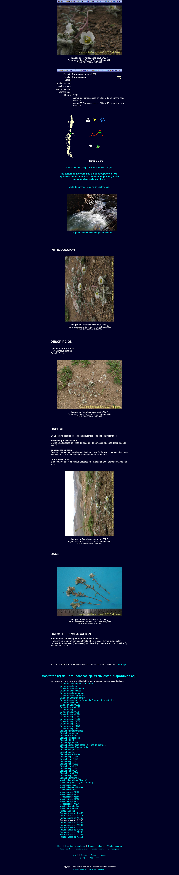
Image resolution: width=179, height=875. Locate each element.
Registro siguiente (97, 849)
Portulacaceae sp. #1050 (71, 813)
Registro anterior (81, 849)
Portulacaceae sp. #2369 (71, 834)
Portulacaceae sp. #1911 (71, 827)
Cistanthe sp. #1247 (69, 771)
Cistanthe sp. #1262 (69, 773)
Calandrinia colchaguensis (72, 695)
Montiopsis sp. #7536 (70, 804)
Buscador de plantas (96, 846)
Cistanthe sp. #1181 (69, 761)
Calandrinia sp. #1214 (70, 712)
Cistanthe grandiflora (69, 742)
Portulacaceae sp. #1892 (71, 823)
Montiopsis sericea (68, 790)
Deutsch (94, 855)
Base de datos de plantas (75, 846)
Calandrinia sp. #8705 (70, 728)
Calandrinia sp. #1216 (70, 714)
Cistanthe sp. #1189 (69, 766)
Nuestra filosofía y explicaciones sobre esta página (89, 168)
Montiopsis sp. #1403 (70, 794)
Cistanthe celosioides (70, 738)
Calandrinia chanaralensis (72, 693)
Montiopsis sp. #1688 (70, 799)
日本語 (90, 858)
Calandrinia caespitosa (70, 691)
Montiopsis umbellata (70, 806)
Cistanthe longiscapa (69, 750)
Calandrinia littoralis (69, 702)
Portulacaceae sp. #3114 (71, 837)
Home (59, 846)
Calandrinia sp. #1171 (70, 707)
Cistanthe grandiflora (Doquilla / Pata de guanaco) (83, 745)
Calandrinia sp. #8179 (70, 726)
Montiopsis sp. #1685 (70, 797)
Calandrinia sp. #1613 (70, 719)
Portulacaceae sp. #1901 (71, 825)
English (75, 855)
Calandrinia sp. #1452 (70, 717)
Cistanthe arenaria (68, 735)
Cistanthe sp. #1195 (69, 768)
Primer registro (65, 849)
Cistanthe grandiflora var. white (74, 747)
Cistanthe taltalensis (69, 778)
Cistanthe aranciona (69, 733)
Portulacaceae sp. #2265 (71, 832)
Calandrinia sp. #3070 (70, 724)
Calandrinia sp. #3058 (70, 721)
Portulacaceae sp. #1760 (71, 818)
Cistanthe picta (67, 752)
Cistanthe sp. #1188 (69, 764)
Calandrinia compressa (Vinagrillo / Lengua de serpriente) (86, 700)
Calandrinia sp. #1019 (70, 705)
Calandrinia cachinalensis (72, 688)
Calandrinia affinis (68, 686)
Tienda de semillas (114, 846)
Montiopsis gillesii (68, 785)
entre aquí (121, 664)
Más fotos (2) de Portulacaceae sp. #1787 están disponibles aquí (90, 676)
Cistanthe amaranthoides (71, 731)
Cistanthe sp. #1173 (69, 759)
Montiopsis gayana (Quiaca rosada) (76, 783)
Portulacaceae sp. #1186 (71, 816)
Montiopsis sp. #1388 (70, 792)
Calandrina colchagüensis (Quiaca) (76, 684)
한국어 (82, 858)
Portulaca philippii (68, 811)
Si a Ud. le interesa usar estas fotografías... (89, 869)
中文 (97, 858)
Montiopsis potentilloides (71, 787)
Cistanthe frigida (67, 740)
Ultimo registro (113, 849)
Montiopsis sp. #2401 (70, 801)
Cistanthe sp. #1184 (69, 757)
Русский (103, 855)
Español (84, 855)
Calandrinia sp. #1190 (70, 709)
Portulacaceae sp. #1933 (71, 830)
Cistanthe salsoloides (70, 754)
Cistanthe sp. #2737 (69, 775)
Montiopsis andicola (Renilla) (73, 780)
